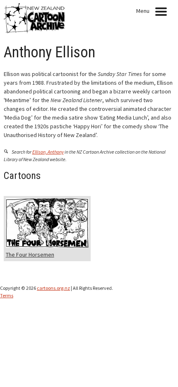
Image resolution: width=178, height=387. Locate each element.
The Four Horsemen (30, 254)
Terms (6, 295)
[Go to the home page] (35, 31)
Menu (142, 11)
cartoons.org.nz (53, 288)
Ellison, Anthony (48, 152)
